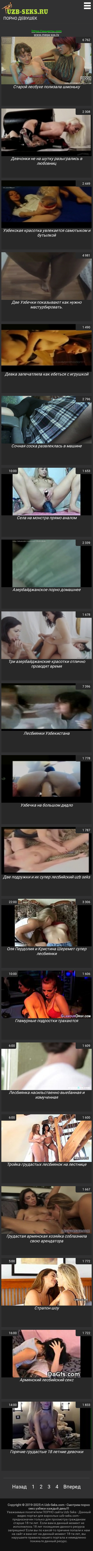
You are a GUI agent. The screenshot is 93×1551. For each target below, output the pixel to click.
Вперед (72, 1487)
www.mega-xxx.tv (46, 34)
